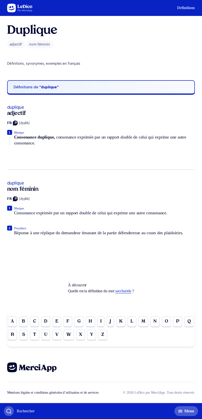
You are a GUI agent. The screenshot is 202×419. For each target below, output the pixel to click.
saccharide (123, 291)
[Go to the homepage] (20, 8)
